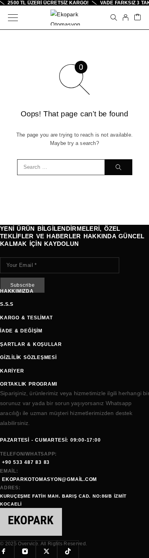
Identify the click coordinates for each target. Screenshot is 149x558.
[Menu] (13, 17)
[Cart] (137, 18)
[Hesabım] (125, 17)
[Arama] (113, 17)
